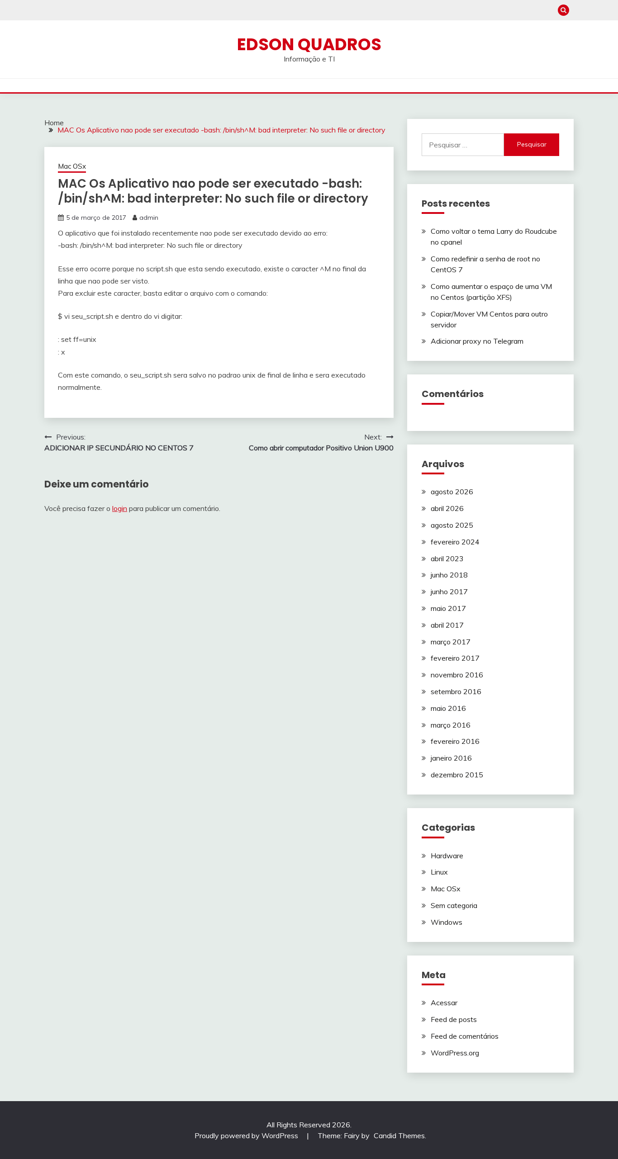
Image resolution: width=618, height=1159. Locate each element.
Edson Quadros (309, 44)
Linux (439, 871)
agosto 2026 (452, 491)
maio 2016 (448, 708)
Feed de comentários (465, 1036)
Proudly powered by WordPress (247, 1135)
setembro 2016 (456, 691)
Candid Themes (399, 1135)
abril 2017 (447, 624)
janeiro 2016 (451, 757)
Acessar (444, 1002)
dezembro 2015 (457, 774)
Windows (446, 922)
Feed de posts (454, 1019)
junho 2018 (449, 574)
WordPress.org (455, 1052)
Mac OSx (72, 166)
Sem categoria (454, 905)
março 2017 (451, 641)
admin (148, 217)
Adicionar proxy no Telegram (477, 340)
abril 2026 (447, 508)
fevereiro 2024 (455, 541)
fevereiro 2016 (455, 741)
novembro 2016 (457, 674)
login (119, 508)
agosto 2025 (452, 525)
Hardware (447, 855)
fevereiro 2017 (455, 657)
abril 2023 (447, 558)
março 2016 (451, 724)
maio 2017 (448, 608)
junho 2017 (449, 591)
